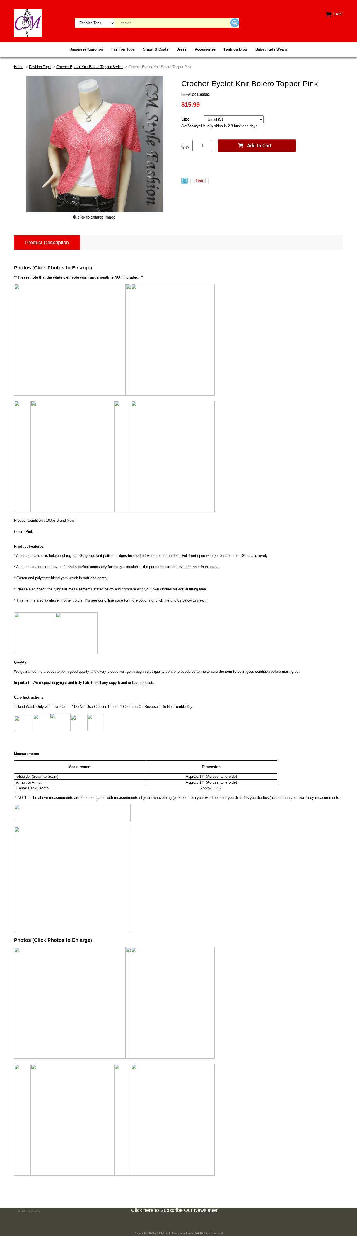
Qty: (185, 146)
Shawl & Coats (155, 49)
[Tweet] (184, 183)
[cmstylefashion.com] (28, 22)
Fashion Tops (123, 49)
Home (18, 67)
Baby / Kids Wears (271, 49)
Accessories (205, 49)
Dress (181, 49)
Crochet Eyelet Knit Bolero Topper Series (89, 67)
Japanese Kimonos (86, 49)
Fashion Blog (235, 49)
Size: (186, 119)
